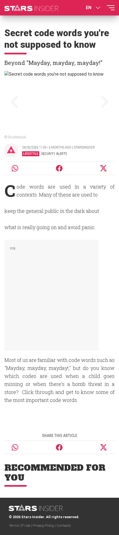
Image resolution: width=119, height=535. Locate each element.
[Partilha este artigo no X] (104, 168)
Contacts (63, 525)
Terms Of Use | (21, 525)
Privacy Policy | (44, 525)
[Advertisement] (51, 294)
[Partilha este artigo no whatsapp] (15, 168)
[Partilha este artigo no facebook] (59, 168)
